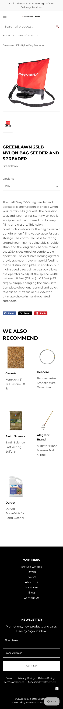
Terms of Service (14, 682)
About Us (31, 582)
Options (8, 178)
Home (6, 35)
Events (31, 577)
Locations (31, 587)
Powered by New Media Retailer (30, 702)
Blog (31, 592)
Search (10, 678)
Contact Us (31, 597)
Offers (31, 572)
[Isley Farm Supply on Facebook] (57, 689)
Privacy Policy (26, 678)
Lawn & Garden (25, 35)
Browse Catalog (32, 566)
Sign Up (31, 666)
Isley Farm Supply (35, 698)
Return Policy (46, 678)
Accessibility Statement (42, 682)
